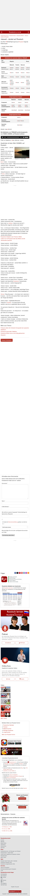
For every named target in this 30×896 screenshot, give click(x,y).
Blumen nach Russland (11, 777)
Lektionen (8, 642)
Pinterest (4, 880)
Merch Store (9, 769)
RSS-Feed (4, 885)
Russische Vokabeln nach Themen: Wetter (11, 237)
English (12, 886)
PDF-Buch (22, 642)
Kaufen (22, 679)
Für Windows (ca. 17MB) (7, 826)
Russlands (16, 281)
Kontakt (2, 840)
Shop (22, 768)
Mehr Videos (4, 718)
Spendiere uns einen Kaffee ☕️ (9, 770)
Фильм (2, 294)
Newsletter (4, 874)
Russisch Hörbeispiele (7, 340)
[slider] (27, 137)
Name (3, 501)
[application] (15, 137)
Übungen (21, 763)
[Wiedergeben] (2, 137)
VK (2, 881)
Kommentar (5, 483)
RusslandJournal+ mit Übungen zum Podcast (10, 851)
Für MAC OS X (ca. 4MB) (7, 830)
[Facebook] (15, 573)
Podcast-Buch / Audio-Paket (7, 852)
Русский (17, 886)
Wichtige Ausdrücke (8, 730)
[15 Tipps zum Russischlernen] (5, 701)
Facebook (4, 875)
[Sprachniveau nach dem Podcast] (5, 708)
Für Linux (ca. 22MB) (6, 828)
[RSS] (28, 573)
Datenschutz (3, 846)
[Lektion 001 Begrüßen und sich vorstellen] (5, 714)
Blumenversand (22, 798)
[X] (17, 573)
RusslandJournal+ (12, 762)
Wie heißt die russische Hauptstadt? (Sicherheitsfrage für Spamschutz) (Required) (14, 513)
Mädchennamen (7, 728)
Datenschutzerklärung (13, 522)
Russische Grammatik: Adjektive (9, 331)
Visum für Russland (13, 774)
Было (2, 162)
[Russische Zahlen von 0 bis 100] (5, 689)
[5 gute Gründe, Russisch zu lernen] (5, 695)
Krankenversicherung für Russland (15, 776)
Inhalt (8, 679)
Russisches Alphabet (8, 725)
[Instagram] (26, 573)
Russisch (21, 42)
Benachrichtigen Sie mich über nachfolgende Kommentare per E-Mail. (15, 531)
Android (4, 769)
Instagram (4, 883)
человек (9, 302)
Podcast (5, 727)
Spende (25, 788)
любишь (10, 223)
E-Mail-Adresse (5, 506)
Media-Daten (3, 843)
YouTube (4, 877)
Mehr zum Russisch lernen (8, 734)
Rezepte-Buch (4, 855)
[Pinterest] (20, 573)
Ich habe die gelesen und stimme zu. (14, 522)
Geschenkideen (22, 807)
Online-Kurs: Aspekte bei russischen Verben (10, 854)
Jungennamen (6, 732)
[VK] (24, 573)
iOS (26, 768)
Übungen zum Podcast (9, 763)
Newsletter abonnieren (8, 588)
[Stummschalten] (23, 137)
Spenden (3, 847)
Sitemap (2, 841)
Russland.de (15, 32)
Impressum (3, 844)
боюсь (3, 174)
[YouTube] (22, 573)
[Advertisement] (15, 15)
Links (2, 870)
